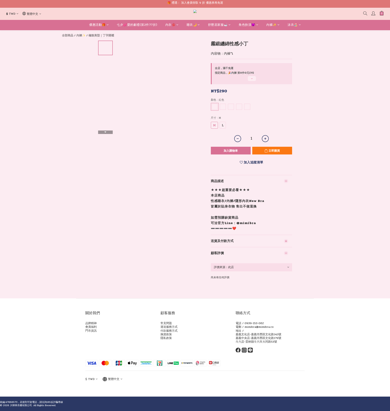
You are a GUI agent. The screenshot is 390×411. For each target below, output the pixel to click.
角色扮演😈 (247, 24)
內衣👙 (170, 24)
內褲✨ (271, 24)
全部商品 (67, 35)
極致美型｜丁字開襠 (101, 35)
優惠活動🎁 (97, 24)
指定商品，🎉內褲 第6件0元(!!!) (234, 73)
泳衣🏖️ (293, 24)
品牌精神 (91, 323)
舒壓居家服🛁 (218, 24)
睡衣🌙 (192, 24)
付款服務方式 (169, 331)
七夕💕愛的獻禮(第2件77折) (137, 24)
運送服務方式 (169, 327)
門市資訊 (91, 331)
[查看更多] (251, 80)
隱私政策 (166, 338)
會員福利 (91, 327)
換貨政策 (166, 334)
